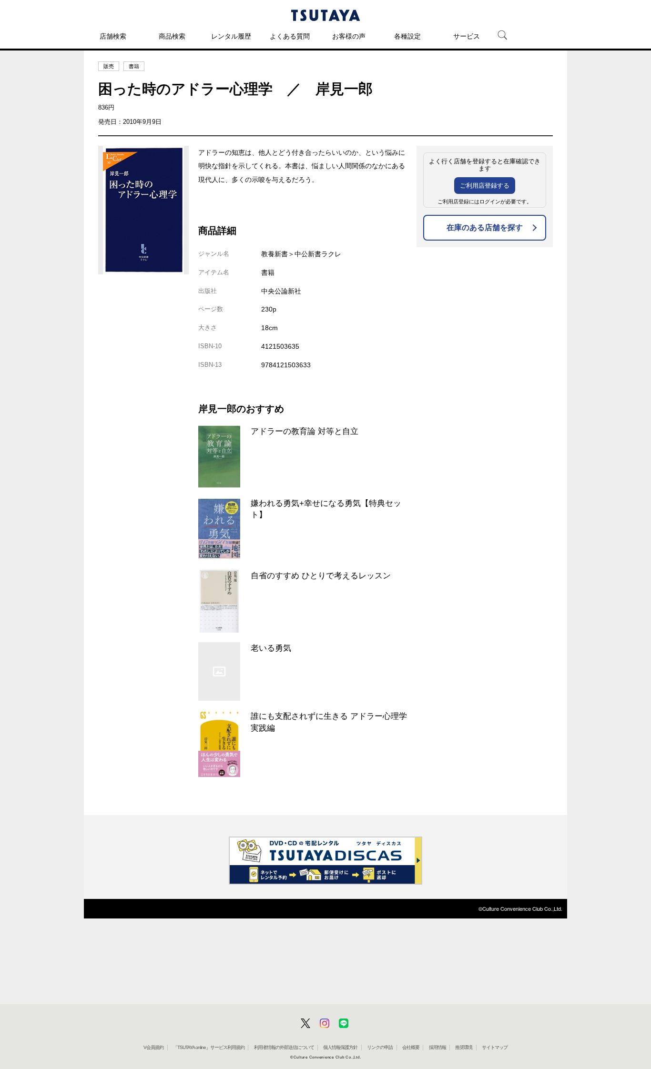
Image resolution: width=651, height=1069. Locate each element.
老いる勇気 (271, 648)
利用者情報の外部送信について (284, 1047)
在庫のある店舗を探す (485, 227)
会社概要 (410, 1047)
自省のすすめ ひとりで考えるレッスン (321, 575)
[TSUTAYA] (325, 15)
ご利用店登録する (484, 185)
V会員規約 (153, 1047)
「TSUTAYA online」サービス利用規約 (208, 1047)
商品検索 (172, 36)
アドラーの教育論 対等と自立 (304, 431)
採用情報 (437, 1047)
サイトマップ (495, 1047)
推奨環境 (463, 1047)
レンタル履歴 (231, 36)
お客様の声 (349, 36)
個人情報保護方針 (340, 1047)
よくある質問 (290, 36)
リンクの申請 (380, 1047)
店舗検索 (113, 36)
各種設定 (407, 36)
